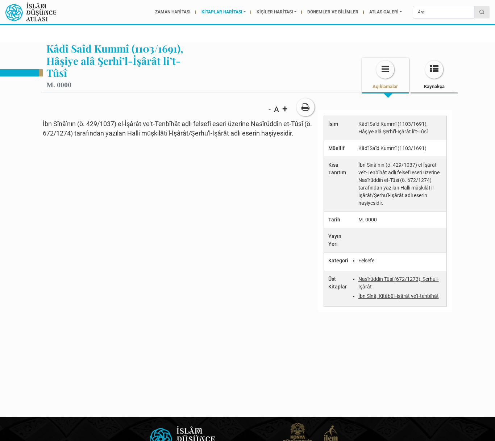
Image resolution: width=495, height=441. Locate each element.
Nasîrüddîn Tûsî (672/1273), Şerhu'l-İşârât (398, 283)
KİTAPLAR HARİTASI (221, 11)
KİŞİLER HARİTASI (275, 11)
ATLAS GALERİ (384, 11)
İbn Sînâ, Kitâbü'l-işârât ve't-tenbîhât (398, 296)
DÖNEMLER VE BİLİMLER (332, 11)
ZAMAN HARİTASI (173, 11)
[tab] (385, 75)
